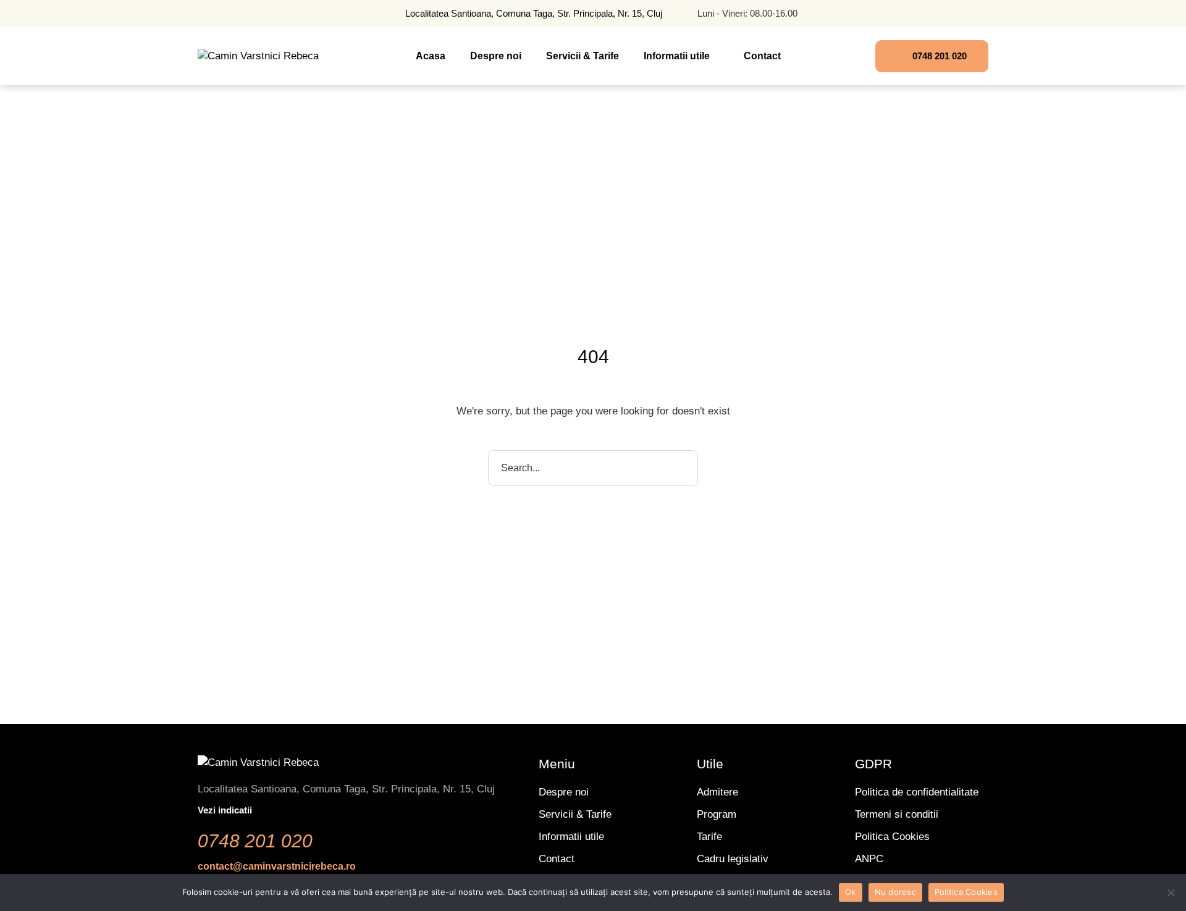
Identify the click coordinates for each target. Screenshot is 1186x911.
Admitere (717, 792)
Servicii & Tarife (575, 814)
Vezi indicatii (225, 810)
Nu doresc (895, 892)
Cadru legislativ (732, 859)
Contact (556, 859)
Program (716, 814)
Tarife (709, 836)
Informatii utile (571, 836)
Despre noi (564, 792)
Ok (850, 892)
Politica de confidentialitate (916, 792)
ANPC (869, 859)
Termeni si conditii (896, 814)
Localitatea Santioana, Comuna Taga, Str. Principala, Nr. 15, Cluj (533, 13)
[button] (716, 56)
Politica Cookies (892, 836)
